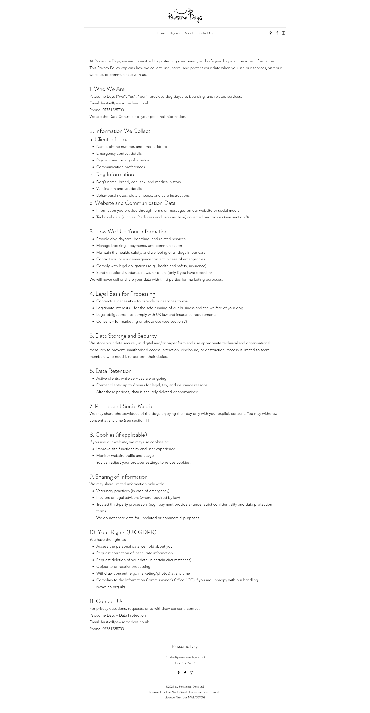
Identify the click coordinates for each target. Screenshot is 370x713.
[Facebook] (277, 33)
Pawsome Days (185, 646)
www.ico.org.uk (110, 586)
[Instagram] (283, 33)
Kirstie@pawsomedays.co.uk (186, 657)
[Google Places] (271, 33)
